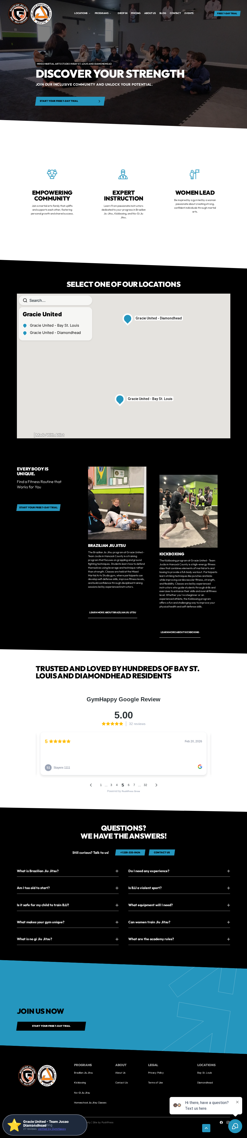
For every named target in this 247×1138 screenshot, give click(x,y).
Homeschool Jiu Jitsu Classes (90, 1102)
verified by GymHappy (52, 1129)
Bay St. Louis (204, 1072)
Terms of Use (155, 1082)
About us (150, 13)
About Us (120, 1072)
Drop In (122, 13)
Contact (175, 13)
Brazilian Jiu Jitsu (83, 1072)
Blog (162, 13)
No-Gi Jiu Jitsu (82, 1092)
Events (189, 13)
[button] (82, 13)
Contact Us (121, 1082)
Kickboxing (80, 1082)
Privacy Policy (156, 1072)
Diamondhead (205, 1082)
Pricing (136, 13)
